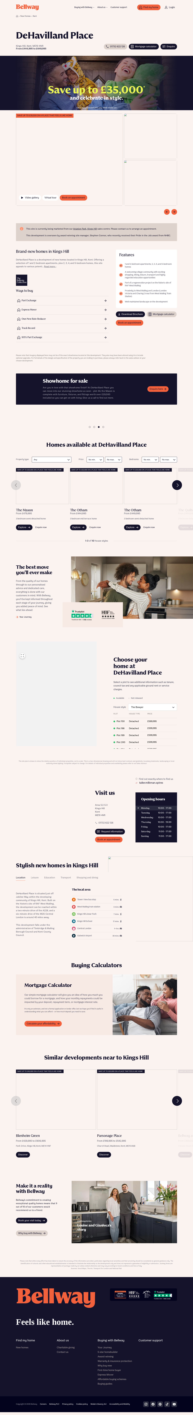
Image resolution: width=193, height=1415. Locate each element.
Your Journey (105, 1347)
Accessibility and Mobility (119, 1404)
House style (119, 707)
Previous (16, 485)
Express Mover (105, 1375)
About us (101, 7)
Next (177, 485)
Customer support (118, 7)
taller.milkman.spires (151, 783)
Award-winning (105, 1357)
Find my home (25, 1340)
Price (81, 459)
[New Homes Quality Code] (146, 1294)
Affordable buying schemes (112, 1379)
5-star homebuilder (108, 1352)
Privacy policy (67, 1404)
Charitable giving (66, 1347)
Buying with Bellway (83, 7)
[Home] (17, 16)
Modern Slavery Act (99, 1404)
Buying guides (105, 1384)
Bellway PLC (54, 1404)
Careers (43, 1404)
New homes (22, 1347)
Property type (22, 459)
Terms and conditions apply (70, 407)
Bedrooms (134, 459)
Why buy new (105, 1366)
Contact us (62, 1352)
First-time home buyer (109, 1370)
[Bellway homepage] (55, 1308)
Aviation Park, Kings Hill (85, 229)
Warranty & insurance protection (115, 1361)
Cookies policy (82, 1404)
